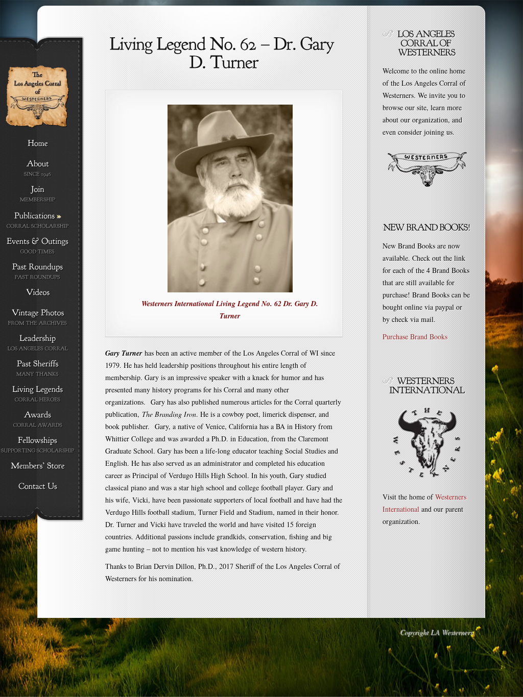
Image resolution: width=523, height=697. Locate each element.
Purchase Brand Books (415, 336)
